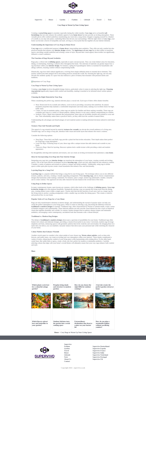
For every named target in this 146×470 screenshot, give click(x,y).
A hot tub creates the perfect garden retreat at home (105, 287)
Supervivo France (99, 351)
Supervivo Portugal (100, 357)
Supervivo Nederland (100, 355)
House (51, 20)
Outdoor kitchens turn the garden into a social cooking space (61, 323)
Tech (109, 20)
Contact (67, 361)
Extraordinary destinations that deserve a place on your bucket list (83, 324)
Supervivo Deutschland (101, 346)
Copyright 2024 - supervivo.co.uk (73, 368)
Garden (62, 20)
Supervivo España (99, 348)
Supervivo (38, 20)
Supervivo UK (98, 359)
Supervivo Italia (98, 353)
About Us (67, 359)
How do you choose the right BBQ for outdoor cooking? (82, 287)
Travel (99, 20)
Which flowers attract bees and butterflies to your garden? (40, 323)
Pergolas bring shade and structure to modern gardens (62, 287)
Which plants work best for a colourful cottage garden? (40, 287)
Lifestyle (87, 20)
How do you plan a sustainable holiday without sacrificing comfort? (103, 324)
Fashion (74, 20)
